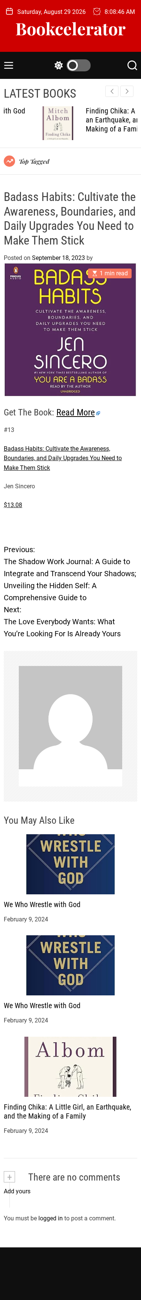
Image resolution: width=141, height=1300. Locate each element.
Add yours (17, 1191)
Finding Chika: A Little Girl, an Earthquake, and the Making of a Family (99, 119)
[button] (126, 91)
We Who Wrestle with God (42, 904)
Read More (75, 412)
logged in (50, 1218)
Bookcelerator (70, 28)
